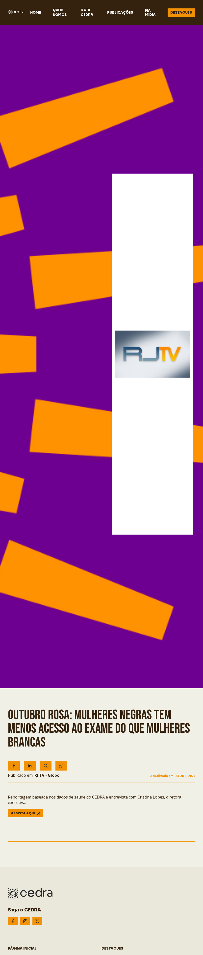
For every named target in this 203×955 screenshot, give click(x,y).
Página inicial (22, 948)
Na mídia (150, 12)
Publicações (120, 12)
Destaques (181, 12)
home (35, 12)
